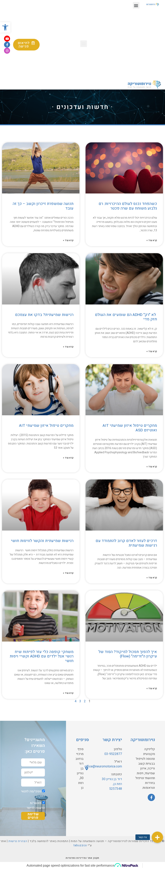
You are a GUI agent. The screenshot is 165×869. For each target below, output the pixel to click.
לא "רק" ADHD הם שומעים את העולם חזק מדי (126, 317)
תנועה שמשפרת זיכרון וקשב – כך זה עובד (43, 206)
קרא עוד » (151, 240)
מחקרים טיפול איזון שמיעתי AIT (46, 425)
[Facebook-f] (7, 45)
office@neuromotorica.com (103, 766)
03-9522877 (113, 754)
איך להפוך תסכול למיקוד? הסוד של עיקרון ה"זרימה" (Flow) (127, 654)
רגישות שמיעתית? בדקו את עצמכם (44, 315)
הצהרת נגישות (17, 841)
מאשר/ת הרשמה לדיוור (36, 805)
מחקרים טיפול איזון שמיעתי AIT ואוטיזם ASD (130, 428)
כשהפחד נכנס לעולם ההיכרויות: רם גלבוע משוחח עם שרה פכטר (128, 206)
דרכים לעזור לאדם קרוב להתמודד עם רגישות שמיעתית (126, 543)
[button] (136, 5)
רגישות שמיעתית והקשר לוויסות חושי (42, 541)
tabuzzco (80, 845)
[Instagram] (7, 51)
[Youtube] (7, 39)
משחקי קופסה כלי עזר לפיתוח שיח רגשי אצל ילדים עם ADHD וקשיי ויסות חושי (41, 656)
